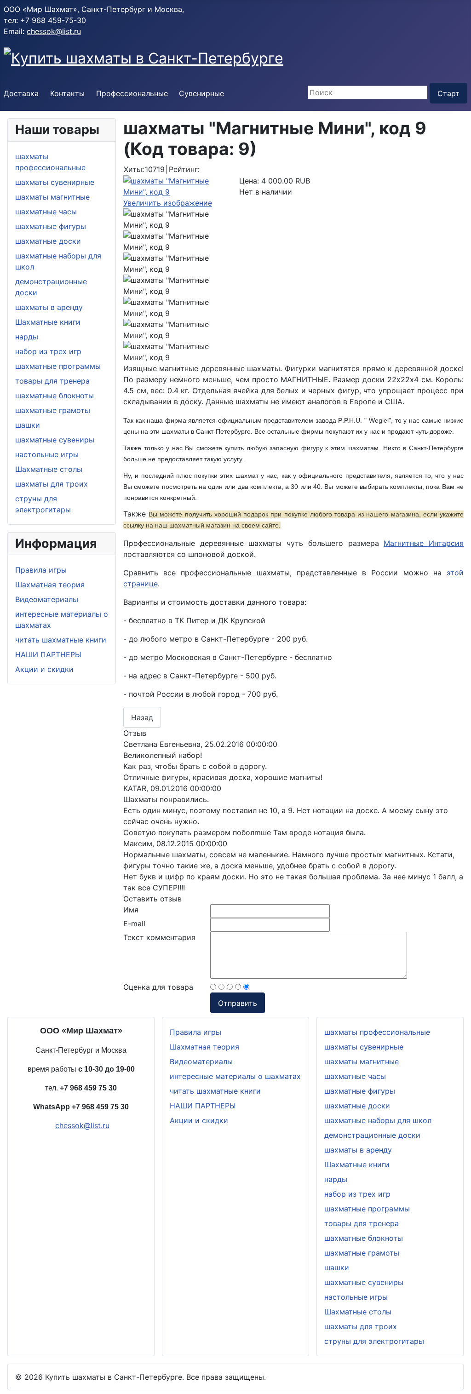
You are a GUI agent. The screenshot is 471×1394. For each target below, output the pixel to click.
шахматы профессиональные (377, 1032)
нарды (26, 336)
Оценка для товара (158, 987)
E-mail (134, 923)
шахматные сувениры (54, 439)
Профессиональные (132, 93)
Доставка (21, 93)
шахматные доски (48, 241)
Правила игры (41, 569)
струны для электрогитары (374, 1341)
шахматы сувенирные (54, 182)
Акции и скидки (44, 669)
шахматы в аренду (49, 307)
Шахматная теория (50, 584)
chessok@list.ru (54, 31)
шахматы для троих (51, 483)
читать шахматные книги (60, 639)
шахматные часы (46, 211)
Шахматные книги (47, 322)
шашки (27, 425)
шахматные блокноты (54, 395)
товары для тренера (52, 380)
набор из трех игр (48, 351)
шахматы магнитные (52, 196)
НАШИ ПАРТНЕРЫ (48, 654)
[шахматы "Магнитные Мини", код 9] (177, 219)
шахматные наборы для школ (377, 1120)
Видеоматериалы (46, 599)
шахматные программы (58, 366)
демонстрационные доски (372, 1135)
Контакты (67, 93)
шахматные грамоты (52, 410)
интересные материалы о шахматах (235, 1076)
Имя (130, 909)
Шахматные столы (48, 469)
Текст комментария (159, 937)
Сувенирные (201, 93)
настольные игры (47, 454)
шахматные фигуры (50, 226)
